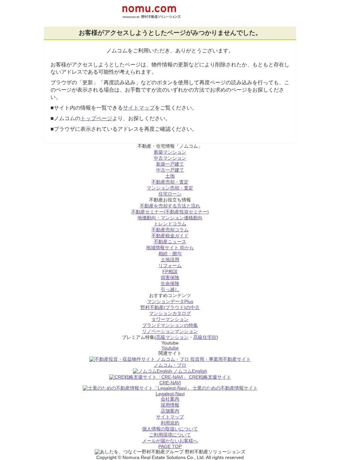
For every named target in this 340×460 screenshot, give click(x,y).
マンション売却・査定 (170, 188)
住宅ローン (170, 194)
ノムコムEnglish (190, 371)
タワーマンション (170, 319)
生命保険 (170, 283)
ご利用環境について (170, 434)
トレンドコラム (170, 223)
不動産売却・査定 (170, 182)
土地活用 (170, 259)
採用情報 (170, 405)
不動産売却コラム (170, 229)
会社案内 (170, 399)
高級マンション (172, 337)
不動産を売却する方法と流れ (170, 205)
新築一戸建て (170, 164)
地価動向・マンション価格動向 (170, 217)
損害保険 (170, 277)
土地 (170, 176)
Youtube (170, 347)
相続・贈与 (170, 253)
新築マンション (170, 152)
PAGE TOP (170, 446)
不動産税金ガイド (170, 235)
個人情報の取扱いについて (170, 428)
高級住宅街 (204, 337)
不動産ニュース (170, 241)
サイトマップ (139, 108)
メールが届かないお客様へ (170, 440)
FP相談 (170, 271)
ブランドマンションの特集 (170, 325)
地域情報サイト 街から (170, 247)
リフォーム (170, 265)
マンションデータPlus (170, 301)
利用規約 (170, 423)
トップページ (96, 118)
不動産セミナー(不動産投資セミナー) (170, 211)
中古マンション (170, 158)
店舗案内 (170, 411)
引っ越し (170, 289)
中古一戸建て (170, 170)
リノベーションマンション (170, 331)
